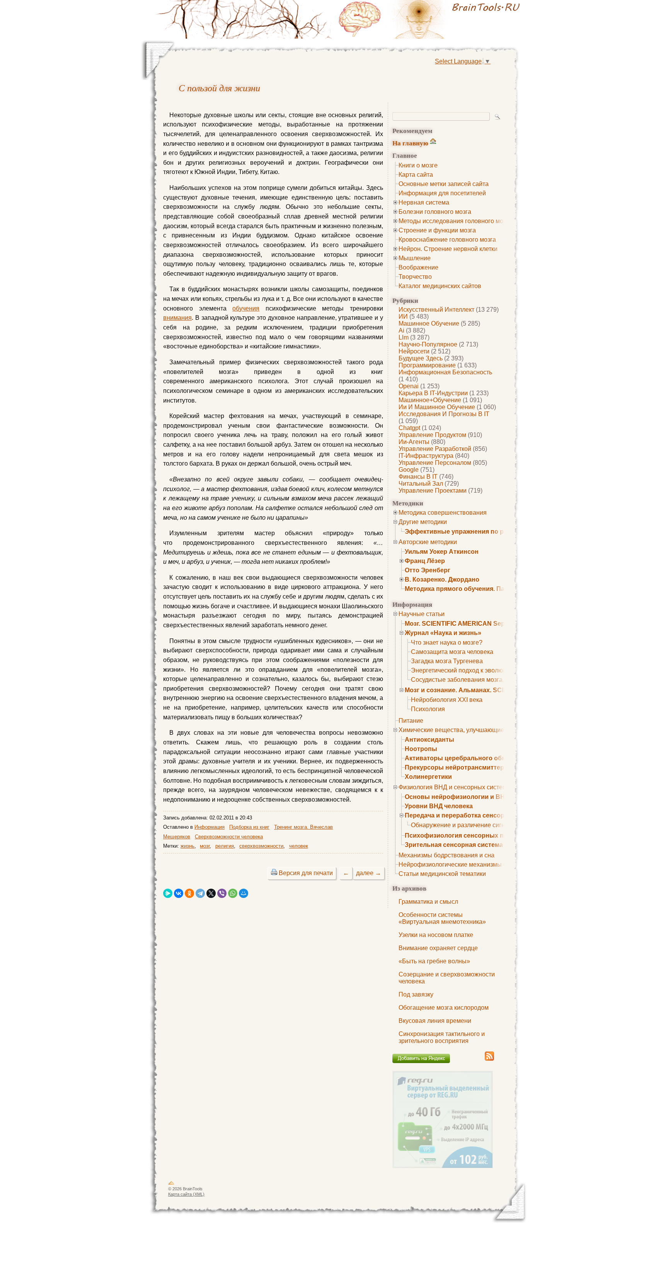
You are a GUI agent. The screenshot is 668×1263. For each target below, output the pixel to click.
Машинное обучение (429, 323)
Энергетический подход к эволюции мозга (471, 670)
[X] (211, 893)
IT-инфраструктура (426, 455)
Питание (411, 720)
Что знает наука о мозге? (446, 642)
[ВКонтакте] (178, 893)
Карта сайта (416, 174)
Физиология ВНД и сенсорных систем (453, 787)
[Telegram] (200, 893)
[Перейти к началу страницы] (171, 1184)
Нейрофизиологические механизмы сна (456, 864)
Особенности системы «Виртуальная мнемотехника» (442, 918)
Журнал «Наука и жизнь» (443, 633)
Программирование (427, 365)
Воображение (418, 267)
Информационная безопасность (445, 372)
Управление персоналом (435, 462)
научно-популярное (428, 344)
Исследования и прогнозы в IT (444, 414)
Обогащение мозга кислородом (444, 1007)
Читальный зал (421, 483)
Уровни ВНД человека (439, 806)
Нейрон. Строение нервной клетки (448, 249)
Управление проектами (433, 490)
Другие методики (423, 522)
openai (409, 386)
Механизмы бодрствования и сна (446, 855)
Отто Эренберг (427, 570)
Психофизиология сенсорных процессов (469, 835)
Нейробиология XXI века (446, 699)
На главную (410, 143)
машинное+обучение (430, 400)
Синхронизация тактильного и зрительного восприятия (442, 1037)
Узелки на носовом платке (436, 935)
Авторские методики (428, 542)
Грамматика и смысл (428, 901)
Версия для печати (306, 873)
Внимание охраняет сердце (438, 948)
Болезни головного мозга (435, 211)
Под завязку (416, 994)
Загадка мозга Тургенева (447, 661)
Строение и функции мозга (437, 230)
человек (298, 846)
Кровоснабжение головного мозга (447, 239)
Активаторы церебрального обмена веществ (475, 758)
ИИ (403, 316)
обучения (245, 308)
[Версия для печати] (274, 873)
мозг (205, 846)
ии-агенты (414, 442)
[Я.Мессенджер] (167, 893)
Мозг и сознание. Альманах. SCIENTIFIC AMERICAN (484, 690)
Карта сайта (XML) (186, 1194)
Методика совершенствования (443, 512)
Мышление (415, 258)
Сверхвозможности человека (229, 837)
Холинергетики (428, 776)
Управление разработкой (435, 448)
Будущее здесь (421, 358)
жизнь (187, 846)
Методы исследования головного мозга (455, 221)
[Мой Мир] (243, 893)
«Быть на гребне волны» (434, 961)
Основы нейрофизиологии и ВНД (457, 797)
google (409, 469)
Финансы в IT (418, 476)
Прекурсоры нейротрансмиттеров (458, 767)
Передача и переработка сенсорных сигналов (476, 815)
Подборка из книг (249, 827)
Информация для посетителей (442, 193)
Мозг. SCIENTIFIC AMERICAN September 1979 (473, 623)
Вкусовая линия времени (435, 1020)
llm (404, 337)
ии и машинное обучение (437, 407)
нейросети (414, 351)
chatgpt (409, 428)
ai (401, 330)
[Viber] (222, 893)
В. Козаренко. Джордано (442, 579)
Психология (428, 709)
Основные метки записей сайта (444, 184)
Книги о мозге (418, 165)
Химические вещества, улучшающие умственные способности (489, 730)
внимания (177, 317)
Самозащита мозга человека (452, 652)
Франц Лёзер (425, 561)
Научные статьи (422, 614)
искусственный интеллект (436, 309)
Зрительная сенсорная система (454, 844)
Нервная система (424, 202)
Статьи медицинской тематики (442, 873)
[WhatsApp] (232, 893)
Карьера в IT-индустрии (433, 393)
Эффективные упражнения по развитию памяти (479, 531)
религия (224, 846)
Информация (209, 827)
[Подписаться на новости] (489, 1059)
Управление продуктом (432, 435)
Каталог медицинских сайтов (440, 286)
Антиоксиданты (429, 739)
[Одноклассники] (189, 893)
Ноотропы (421, 749)
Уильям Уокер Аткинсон (442, 551)
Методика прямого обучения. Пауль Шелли (471, 588)
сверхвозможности (261, 846)
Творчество (415, 276)
